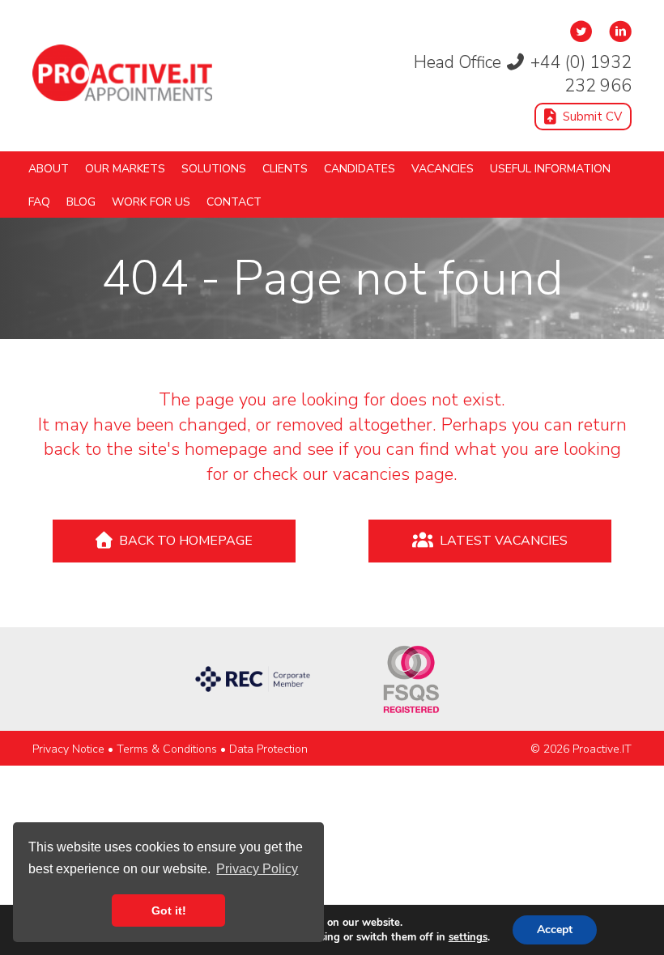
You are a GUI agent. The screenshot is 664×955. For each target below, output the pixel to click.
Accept (554, 929)
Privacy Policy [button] (257, 869)
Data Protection (268, 749)
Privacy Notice (68, 749)
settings (468, 937)
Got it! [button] (168, 910)
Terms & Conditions (167, 749)
